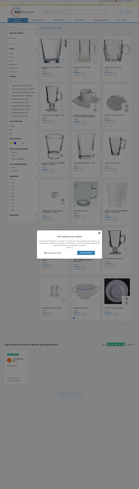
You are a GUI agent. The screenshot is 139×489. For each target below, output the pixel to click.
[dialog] (69, 244)
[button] (53, 253)
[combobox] (99, 233)
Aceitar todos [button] (86, 253)
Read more (69, 247)
